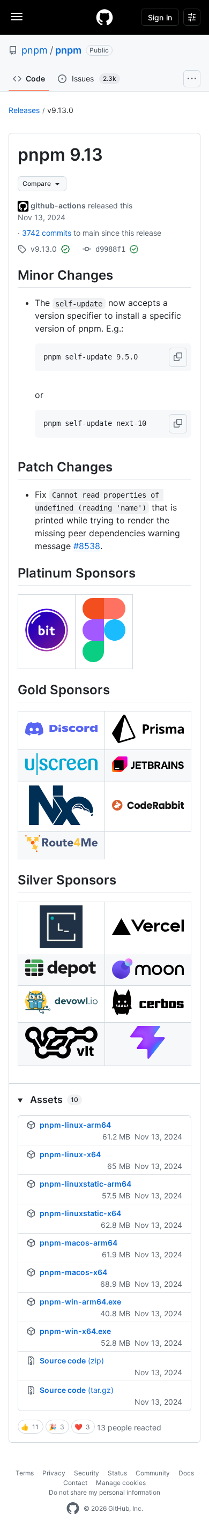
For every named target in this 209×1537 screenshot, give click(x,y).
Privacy (53, 1473)
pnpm (34, 50)
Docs (186, 1473)
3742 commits (47, 232)
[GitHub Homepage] (72, 1509)
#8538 (86, 546)
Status (117, 1473)
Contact (75, 1483)
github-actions (58, 205)
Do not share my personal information (104, 1492)
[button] (178, 357)
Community (153, 1473)
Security (86, 1473)
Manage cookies (121, 1483)
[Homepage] (104, 17)
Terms (25, 1473)
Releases (24, 110)
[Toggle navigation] (17, 17)
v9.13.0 (60, 110)
